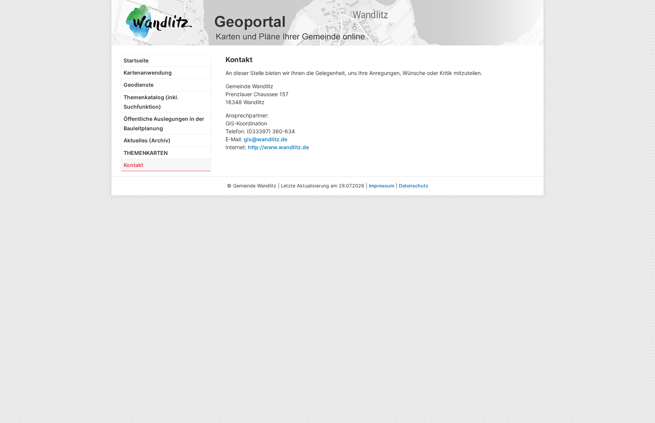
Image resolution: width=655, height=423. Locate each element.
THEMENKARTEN (146, 153)
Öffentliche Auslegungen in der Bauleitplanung (164, 123)
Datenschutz (413, 186)
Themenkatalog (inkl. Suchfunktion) (151, 102)
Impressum (381, 186)
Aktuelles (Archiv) (147, 140)
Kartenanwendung (148, 72)
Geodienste (139, 84)
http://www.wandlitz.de (278, 147)
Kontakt (133, 165)
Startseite (136, 60)
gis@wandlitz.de (265, 139)
